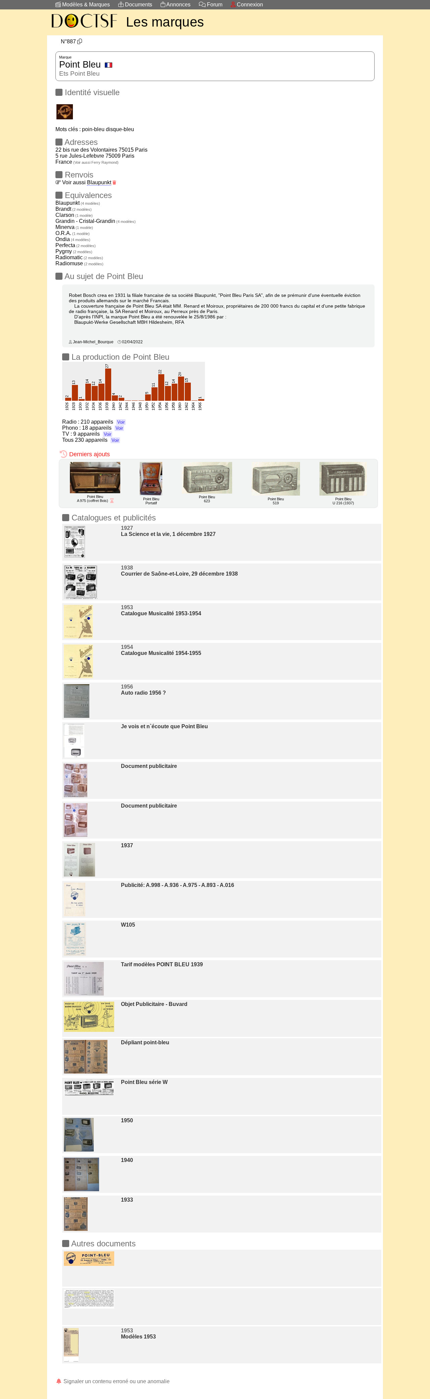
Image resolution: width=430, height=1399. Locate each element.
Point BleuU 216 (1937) (343, 501)
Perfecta (75, 245)
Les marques (165, 21)
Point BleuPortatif (151, 501)
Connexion (249, 4)
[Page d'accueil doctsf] (84, 29)
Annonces (177, 4)
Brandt (73, 209)
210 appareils (103, 422)
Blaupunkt (99, 182)
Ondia (72, 239)
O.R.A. (72, 233)
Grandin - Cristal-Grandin (95, 221)
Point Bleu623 (207, 499)
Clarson (74, 215)
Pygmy (73, 251)
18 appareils (102, 428)
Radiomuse (79, 263)
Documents (138, 4)
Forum (214, 4)
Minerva (74, 227)
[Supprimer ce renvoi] (114, 182)
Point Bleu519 (276, 501)
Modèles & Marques (85, 4)
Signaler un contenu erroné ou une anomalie (116, 1381)
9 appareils (92, 434)
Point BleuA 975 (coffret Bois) (92, 499)
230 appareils (97, 440)
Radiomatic (79, 257)
